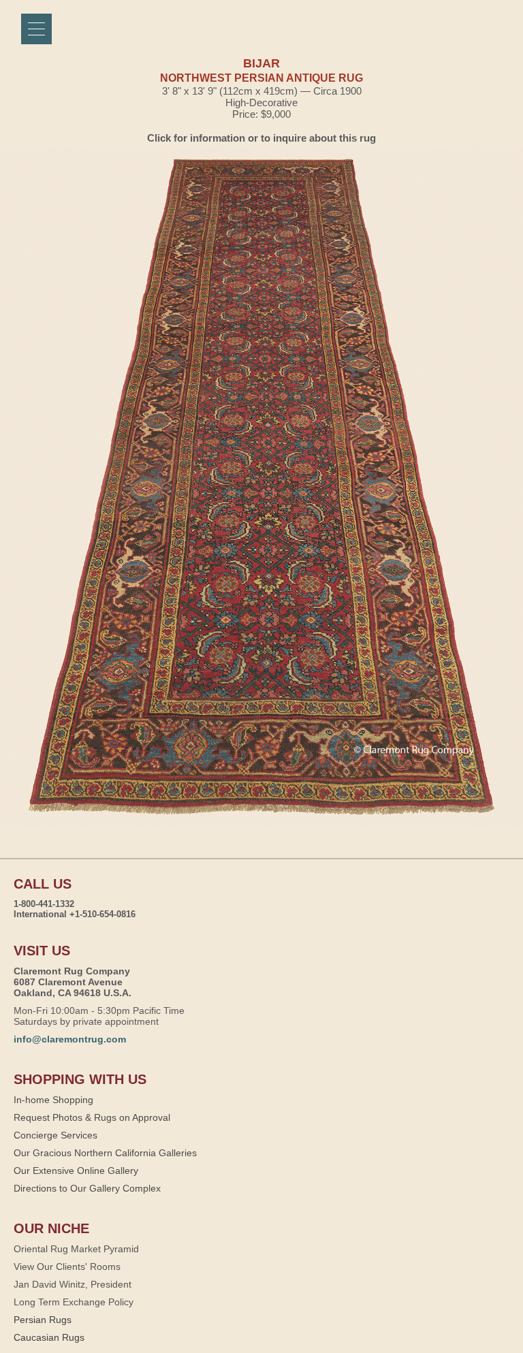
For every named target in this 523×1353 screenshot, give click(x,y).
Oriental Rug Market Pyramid (76, 1248)
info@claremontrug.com (70, 1039)
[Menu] (36, 29)
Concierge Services (55, 1135)
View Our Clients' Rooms (67, 1266)
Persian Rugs (43, 1319)
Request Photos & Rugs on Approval (92, 1117)
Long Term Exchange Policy (73, 1301)
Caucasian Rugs (49, 1337)
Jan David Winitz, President (72, 1284)
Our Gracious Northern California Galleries (105, 1152)
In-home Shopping (53, 1099)
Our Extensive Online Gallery (76, 1170)
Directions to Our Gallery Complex (87, 1188)
